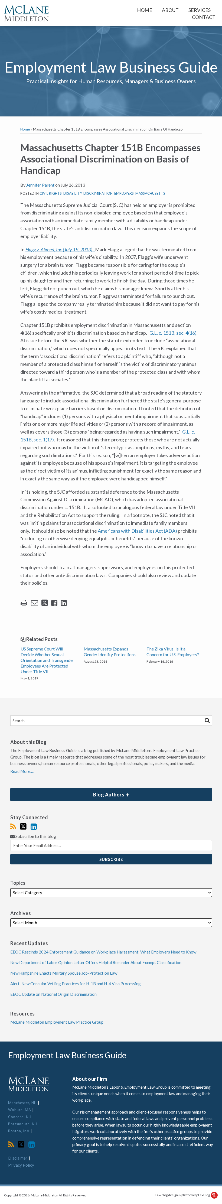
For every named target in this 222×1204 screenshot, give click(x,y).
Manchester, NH (23, 1103)
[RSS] (13, 826)
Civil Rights (51, 193)
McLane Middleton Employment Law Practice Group (56, 1022)
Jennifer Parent (40, 184)
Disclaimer (17, 1158)
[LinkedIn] (34, 826)
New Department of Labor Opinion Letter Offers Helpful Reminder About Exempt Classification (95, 962)
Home (144, 10)
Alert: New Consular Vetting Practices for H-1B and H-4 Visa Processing (75, 983)
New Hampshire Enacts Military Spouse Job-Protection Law (63, 973)
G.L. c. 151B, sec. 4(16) (173, 333)
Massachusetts (150, 193)
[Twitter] (23, 826)
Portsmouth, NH (23, 1124)
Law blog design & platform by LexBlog (182, 1195)
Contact (204, 17)
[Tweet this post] (44, 603)
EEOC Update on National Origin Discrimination (53, 994)
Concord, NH (20, 1117)
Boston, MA (19, 1131)
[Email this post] (34, 603)
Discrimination (98, 193)
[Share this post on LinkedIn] (64, 603)
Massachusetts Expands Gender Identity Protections (110, 651)
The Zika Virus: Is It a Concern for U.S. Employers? (172, 651)
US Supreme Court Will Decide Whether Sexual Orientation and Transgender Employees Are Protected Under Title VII (47, 660)
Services (199, 10)
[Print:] (24, 602)
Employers (124, 193)
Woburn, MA (20, 1110)
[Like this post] (54, 603)
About (170, 10)
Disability (72, 193)
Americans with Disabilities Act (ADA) (137, 531)
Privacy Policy (21, 1165)
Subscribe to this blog (35, 836)
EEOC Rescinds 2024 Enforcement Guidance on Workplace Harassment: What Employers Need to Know (103, 951)
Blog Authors (67, 793)
